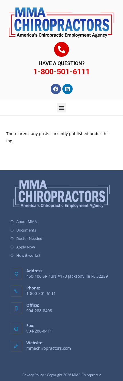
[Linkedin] (67, 89)
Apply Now (25, 247)
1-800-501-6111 (61, 71)
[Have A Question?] (61, 49)
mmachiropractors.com (48, 348)
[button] (61, 107)
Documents (26, 230)
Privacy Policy (33, 374)
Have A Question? (62, 63)
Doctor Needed (29, 238)
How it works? (28, 255)
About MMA (26, 221)
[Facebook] (56, 89)
